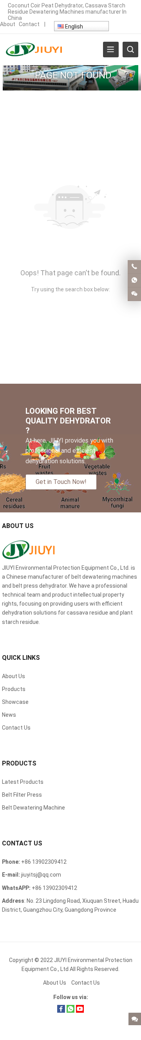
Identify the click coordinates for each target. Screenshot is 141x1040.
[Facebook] (61, 1011)
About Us (13, 676)
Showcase (15, 702)
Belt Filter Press (22, 795)
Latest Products (22, 782)
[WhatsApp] (70, 1011)
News (9, 715)
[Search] (130, 49)
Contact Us (16, 728)
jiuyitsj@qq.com (41, 875)
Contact (29, 24)
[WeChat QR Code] (134, 294)
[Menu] (111, 49)
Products (13, 689)
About (7, 24)
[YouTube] (80, 1011)
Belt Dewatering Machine (33, 807)
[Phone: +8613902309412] (134, 266)
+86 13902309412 (54, 888)
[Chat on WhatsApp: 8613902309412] (134, 280)
